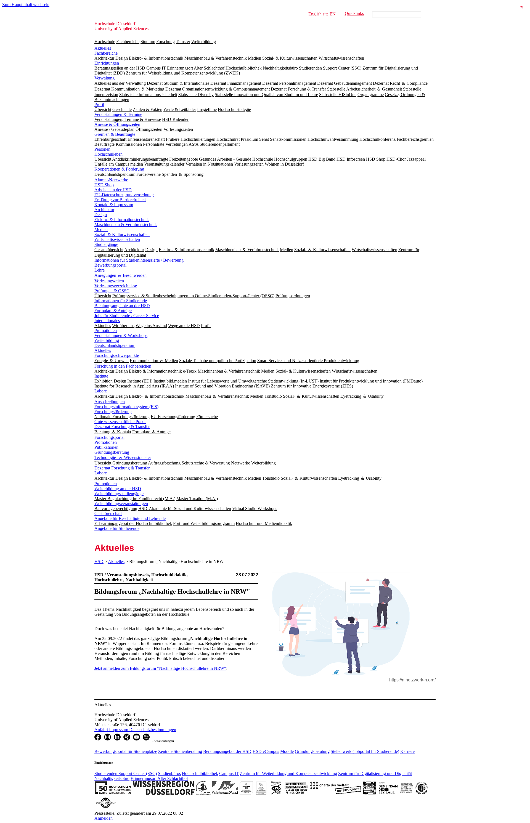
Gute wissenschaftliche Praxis (120, 421)
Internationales (107, 320)
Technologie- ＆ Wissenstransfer (122, 457)
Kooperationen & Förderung (119, 169)
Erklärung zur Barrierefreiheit (120, 199)
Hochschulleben (108, 154)
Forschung (165, 41)
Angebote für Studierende (116, 528)
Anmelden (103, 818)
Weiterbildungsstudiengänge (119, 493)
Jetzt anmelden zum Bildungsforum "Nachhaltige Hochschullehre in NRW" (160, 668)
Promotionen (105, 330)
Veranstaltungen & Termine (118, 114)
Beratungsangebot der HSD (227, 751)
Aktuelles (102, 48)
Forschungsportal (109, 437)
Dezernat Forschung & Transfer (122, 426)
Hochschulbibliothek (200, 773)
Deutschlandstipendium (114, 345)
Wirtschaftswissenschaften (117, 239)
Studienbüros (169, 773)
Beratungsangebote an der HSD (122, 305)
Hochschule (104, 41)
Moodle (287, 751)
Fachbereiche (127, 41)
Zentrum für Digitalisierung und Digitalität (375, 773)
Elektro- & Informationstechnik (121, 219)
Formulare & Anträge (113, 310)
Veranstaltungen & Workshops (120, 335)
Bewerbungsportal (110, 265)
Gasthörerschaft (108, 513)
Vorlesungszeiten (109, 280)
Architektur (104, 209)
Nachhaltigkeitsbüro (111, 778)
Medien (101, 229)
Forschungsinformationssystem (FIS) (126, 406)
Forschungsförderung (113, 411)
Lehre (99, 270)
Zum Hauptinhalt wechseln (25, 4)
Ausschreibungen (109, 401)
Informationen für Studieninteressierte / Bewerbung (139, 260)
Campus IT (229, 773)
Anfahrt (101, 729)
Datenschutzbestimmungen (152, 729)
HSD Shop (104, 184)
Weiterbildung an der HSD (117, 488)
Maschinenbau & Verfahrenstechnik (125, 224)
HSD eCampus (266, 751)
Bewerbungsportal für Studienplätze (125, 751)
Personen (102, 149)
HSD (99, 561)
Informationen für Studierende (120, 300)
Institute (101, 376)
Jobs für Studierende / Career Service (126, 315)
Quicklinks (354, 13)
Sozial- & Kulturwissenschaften (122, 234)
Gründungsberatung (111, 452)
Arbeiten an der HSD (113, 189)
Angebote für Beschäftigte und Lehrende (130, 518)
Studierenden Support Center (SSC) (125, 773)
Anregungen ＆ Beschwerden (120, 275)
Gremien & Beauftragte (114, 134)
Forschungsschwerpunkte (116, 355)
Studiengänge (106, 244)
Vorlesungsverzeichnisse (115, 285)
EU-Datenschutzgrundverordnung (124, 194)
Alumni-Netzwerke (111, 179)
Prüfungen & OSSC (111, 290)
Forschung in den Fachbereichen (122, 366)
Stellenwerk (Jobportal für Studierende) (365, 751)
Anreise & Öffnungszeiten (117, 124)
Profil (99, 104)
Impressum (119, 729)
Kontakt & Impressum (113, 204)
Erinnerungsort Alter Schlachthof (159, 778)
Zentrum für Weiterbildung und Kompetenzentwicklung (288, 773)
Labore (100, 391)
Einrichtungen (106, 63)
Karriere (407, 751)
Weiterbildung (203, 41)
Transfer (183, 41)
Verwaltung (104, 78)
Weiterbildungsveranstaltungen (121, 503)
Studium (148, 41)
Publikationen (106, 447)
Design (100, 214)
